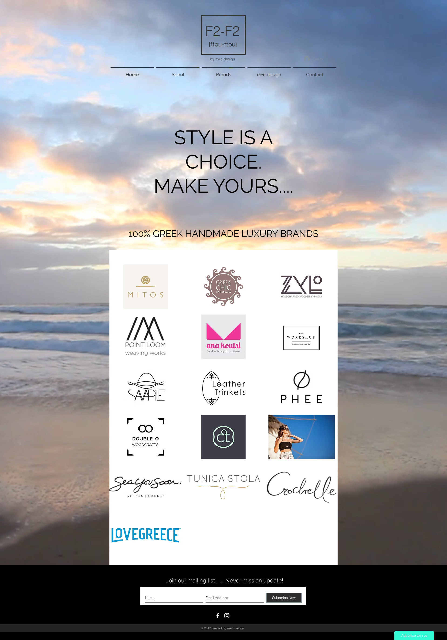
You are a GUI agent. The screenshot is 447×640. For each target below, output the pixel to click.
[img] (145, 387)
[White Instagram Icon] (227, 615)
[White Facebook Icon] (217, 615)
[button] (223, 72)
